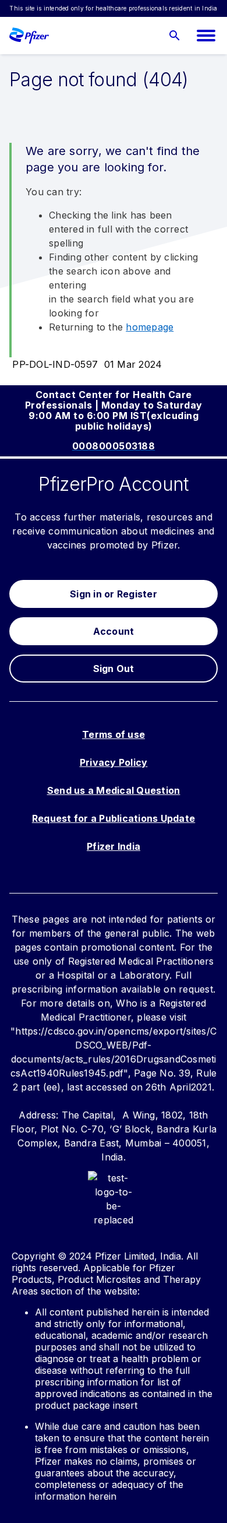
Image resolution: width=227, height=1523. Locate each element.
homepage (149, 327)
